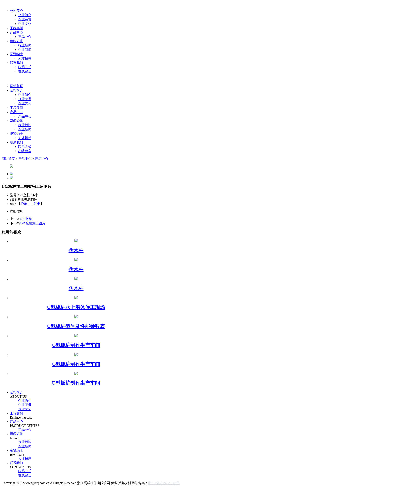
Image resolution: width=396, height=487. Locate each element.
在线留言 (24, 71)
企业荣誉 (24, 19)
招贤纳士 (16, 54)
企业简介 (24, 15)
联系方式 (24, 67)
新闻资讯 (16, 41)
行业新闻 (24, 45)
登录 (24, 203)
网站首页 (16, 86)
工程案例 (16, 28)
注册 (37, 203)
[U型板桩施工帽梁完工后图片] (11, 166)
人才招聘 (24, 58)
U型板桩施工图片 (32, 223)
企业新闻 (24, 49)
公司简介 (16, 10)
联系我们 (16, 62)
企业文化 (24, 23)
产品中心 (16, 32)
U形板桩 (26, 219)
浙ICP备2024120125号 (164, 483)
